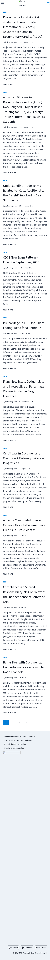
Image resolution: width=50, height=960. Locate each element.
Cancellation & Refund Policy (15, 744)
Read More (9, 84)
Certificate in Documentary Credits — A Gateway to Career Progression (23, 458)
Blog (5, 12)
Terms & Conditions (24, 740)
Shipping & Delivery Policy (14, 748)
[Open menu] (2, 3)
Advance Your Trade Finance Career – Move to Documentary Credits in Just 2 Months (24, 525)
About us (32, 736)
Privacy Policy (9, 740)
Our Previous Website (12, 736)
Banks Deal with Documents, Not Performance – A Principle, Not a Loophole (23, 667)
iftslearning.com (11, 42)
